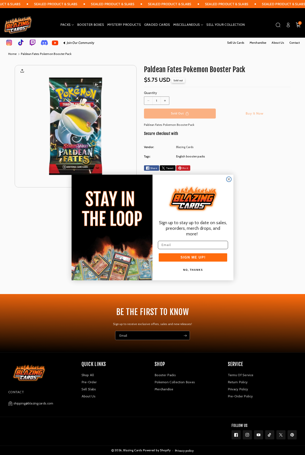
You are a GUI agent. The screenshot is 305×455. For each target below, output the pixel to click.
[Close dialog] (228, 179)
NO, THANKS (193, 269)
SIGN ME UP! (193, 257)
